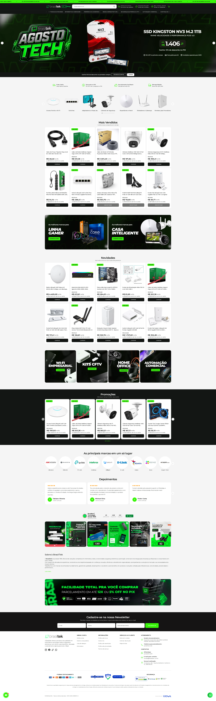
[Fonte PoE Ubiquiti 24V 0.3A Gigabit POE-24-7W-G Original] (159, 180)
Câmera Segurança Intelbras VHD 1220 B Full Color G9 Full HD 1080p (133, 425)
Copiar (131, 74)
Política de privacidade (104, 646)
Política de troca (103, 638)
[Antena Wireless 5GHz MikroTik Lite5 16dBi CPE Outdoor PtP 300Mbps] (108, 180)
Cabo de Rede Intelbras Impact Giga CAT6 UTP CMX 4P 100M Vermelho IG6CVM (81, 153)
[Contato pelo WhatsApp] (210, 695)
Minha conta (80, 638)
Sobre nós (101, 640)
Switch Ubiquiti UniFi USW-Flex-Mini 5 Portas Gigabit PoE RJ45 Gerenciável (82, 194)
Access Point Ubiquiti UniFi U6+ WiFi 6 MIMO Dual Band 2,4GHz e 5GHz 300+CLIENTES (57, 425)
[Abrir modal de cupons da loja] (5, 695)
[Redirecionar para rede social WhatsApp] (56, 650)
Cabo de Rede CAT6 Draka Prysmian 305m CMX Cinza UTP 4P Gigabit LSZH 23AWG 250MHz (107, 153)
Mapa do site (123, 643)
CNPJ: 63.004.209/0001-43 (72, 696)
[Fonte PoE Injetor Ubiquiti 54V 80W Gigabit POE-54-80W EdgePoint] (159, 316)
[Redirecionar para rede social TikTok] (53, 650)
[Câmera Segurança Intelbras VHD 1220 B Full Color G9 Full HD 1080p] (133, 411)
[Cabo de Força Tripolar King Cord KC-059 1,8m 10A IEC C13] (57, 139)
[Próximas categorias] (169, 12)
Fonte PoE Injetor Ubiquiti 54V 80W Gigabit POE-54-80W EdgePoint (157, 329)
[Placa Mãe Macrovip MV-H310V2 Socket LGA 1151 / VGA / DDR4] (108, 275)
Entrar (155, 7)
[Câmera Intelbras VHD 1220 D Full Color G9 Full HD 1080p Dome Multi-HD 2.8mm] (133, 139)
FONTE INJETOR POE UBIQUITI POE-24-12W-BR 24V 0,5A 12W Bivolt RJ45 (132, 194)
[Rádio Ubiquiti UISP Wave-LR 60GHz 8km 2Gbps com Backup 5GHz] (57, 275)
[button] (2, 43)
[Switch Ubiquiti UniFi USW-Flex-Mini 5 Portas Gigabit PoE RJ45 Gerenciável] (83, 180)
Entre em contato (125, 638)
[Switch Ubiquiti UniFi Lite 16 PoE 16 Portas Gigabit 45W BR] (133, 316)
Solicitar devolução (125, 640)
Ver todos (107, 441)
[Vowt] (163, 696)
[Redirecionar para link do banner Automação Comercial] (155, 366)
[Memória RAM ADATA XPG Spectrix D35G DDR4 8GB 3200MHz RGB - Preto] (83, 275)
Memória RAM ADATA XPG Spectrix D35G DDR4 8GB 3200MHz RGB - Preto (80, 289)
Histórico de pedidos (83, 640)
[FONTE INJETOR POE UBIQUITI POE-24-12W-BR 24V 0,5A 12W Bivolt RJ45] (133, 180)
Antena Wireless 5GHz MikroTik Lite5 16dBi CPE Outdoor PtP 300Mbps (107, 194)
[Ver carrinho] (169, 6)
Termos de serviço (103, 649)
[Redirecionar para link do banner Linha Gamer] (76, 232)
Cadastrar (162, 7)
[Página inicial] (58, 6)
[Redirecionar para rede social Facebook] (49, 650)
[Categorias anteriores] (46, 12)
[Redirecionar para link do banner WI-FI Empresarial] (60, 366)
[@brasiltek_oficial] (84, 516)
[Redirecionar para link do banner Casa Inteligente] (139, 232)
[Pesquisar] (114, 6)
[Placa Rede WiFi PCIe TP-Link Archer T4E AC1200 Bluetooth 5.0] (83, 316)
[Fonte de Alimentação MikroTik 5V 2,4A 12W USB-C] (133, 275)
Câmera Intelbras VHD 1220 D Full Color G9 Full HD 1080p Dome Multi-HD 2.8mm (132, 153)
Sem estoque (108, 205)
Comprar (57, 164)
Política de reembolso (104, 643)
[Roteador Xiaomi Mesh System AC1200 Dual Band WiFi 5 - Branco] (108, 316)
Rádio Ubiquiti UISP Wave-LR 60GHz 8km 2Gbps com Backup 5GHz (56, 289)
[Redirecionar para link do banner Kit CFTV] (92, 366)
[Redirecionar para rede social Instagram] (46, 650)
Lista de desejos (81, 643)
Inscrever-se (152, 625)
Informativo (80, 646)
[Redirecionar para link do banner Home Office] (123, 366)
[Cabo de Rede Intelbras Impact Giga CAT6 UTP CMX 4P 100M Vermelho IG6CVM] (83, 139)
